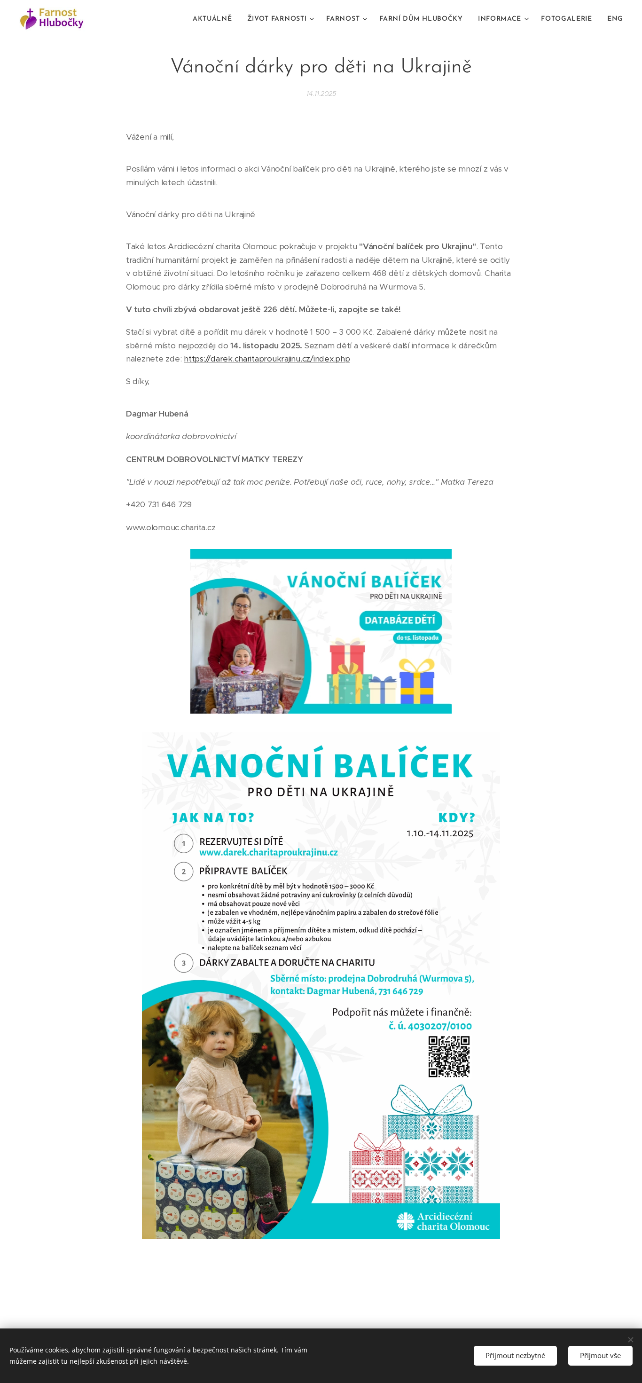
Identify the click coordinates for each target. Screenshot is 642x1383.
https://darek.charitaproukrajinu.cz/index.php (267, 359)
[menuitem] (215, 19)
